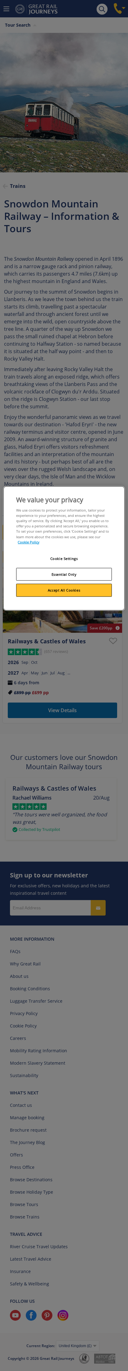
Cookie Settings (64, 558)
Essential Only (64, 574)
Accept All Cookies (64, 590)
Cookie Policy (28, 541)
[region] (64, 548)
